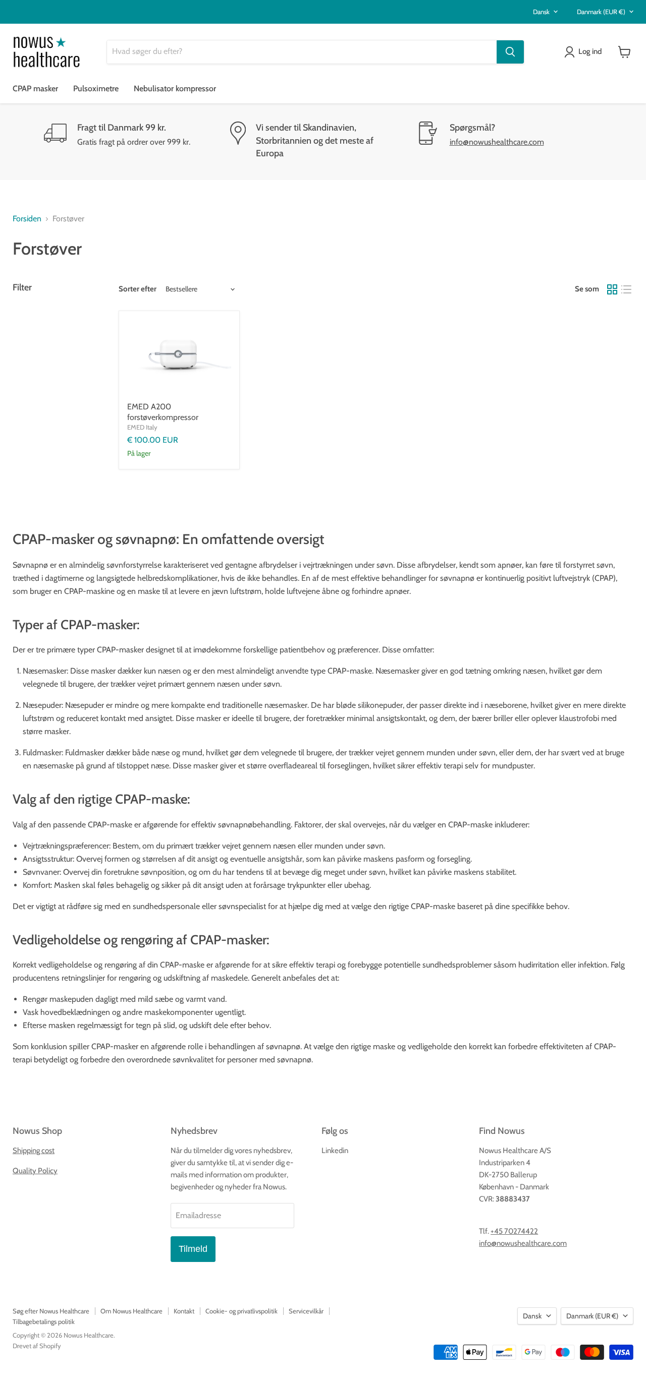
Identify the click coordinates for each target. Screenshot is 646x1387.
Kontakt (184, 1311)
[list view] (626, 289)
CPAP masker (35, 88)
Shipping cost (34, 1150)
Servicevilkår (306, 1311)
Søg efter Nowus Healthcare (51, 1311)
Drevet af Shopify (37, 1346)
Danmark (601, 12)
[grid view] (612, 289)
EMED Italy (142, 427)
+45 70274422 (514, 1231)
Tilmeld (193, 1249)
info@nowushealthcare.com (497, 142)
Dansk (541, 12)
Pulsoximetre (96, 88)
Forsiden (27, 218)
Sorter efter (137, 289)
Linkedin (334, 1150)
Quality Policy (35, 1170)
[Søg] (510, 52)
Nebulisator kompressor (175, 88)
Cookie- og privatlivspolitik (241, 1311)
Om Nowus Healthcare (131, 1311)
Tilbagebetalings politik (44, 1321)
